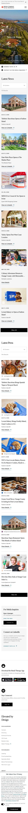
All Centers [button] (6, 85)
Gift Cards (4, 738)
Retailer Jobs (5, 741)
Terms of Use (16, 794)
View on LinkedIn (7, 128)
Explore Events (5, 3)
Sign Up (7, 704)
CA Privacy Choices (11, 800)
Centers (3, 730)
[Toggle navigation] (26, 7)
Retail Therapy (5, 744)
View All (14, 330)
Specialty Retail (5, 759)
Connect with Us (9, 646)
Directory (4, 732)
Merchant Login (5, 764)
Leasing (3, 753)
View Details (5, 282)
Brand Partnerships (6, 762)
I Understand (14, 809)
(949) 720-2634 (8, 618)
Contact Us (10, 622)
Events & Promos (6, 735)
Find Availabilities (6, 756)
